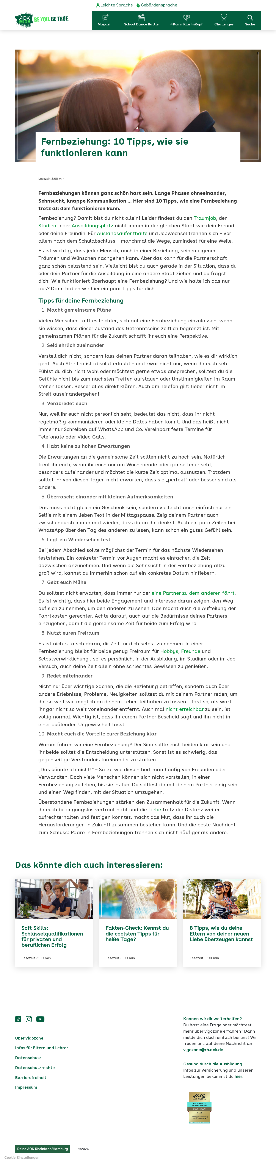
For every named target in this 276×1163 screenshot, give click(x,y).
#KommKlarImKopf (186, 24)
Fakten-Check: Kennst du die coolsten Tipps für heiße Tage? (137, 934)
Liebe (154, 810)
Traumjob (205, 218)
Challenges (224, 24)
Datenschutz (28, 1058)
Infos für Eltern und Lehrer (41, 1048)
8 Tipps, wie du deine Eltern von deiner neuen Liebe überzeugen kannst (221, 934)
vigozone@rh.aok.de (203, 1050)
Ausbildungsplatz (92, 226)
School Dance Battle (141, 24)
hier (238, 1077)
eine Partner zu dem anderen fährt (193, 593)
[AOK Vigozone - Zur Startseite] (42, 20)
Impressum (26, 1087)
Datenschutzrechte (35, 1068)
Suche (250, 24)
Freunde (190, 651)
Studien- (48, 226)
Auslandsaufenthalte (122, 233)
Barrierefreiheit (30, 1078)
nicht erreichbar (185, 709)
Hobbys (169, 651)
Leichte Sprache (116, 5)
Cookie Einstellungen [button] (21, 1158)
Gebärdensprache (159, 5)
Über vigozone (29, 1038)
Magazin (105, 24)
